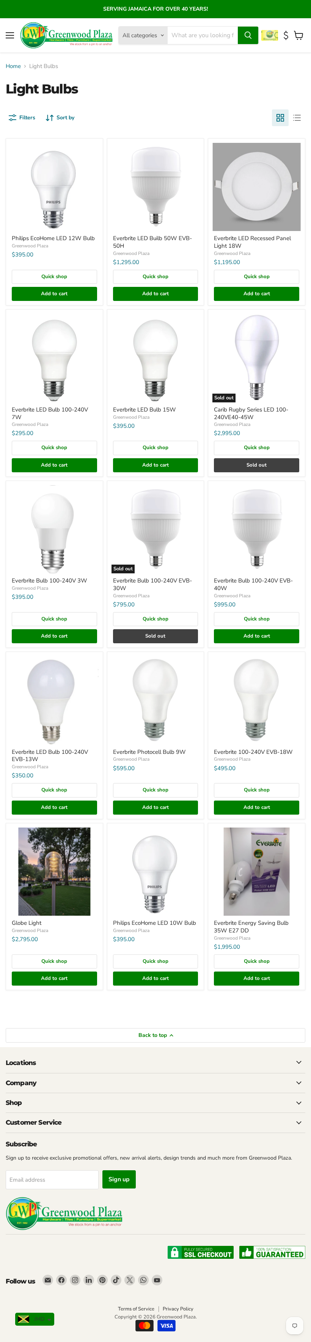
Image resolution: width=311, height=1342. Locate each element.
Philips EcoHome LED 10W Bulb (154, 923)
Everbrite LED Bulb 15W (144, 409)
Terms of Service (136, 1309)
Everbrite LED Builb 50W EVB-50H (152, 242)
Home (13, 66)
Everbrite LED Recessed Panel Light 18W (252, 242)
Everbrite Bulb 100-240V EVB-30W (152, 584)
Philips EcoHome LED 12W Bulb (53, 238)
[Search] (248, 35)
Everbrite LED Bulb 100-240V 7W (50, 413)
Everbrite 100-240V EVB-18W (253, 752)
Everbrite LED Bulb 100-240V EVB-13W (50, 755)
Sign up (119, 1179)
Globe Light (26, 923)
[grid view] (280, 117)
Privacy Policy (178, 1309)
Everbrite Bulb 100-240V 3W (49, 580)
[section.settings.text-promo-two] (287, 35)
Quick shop (54, 276)
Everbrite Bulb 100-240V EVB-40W (253, 584)
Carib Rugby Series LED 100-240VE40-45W (251, 413)
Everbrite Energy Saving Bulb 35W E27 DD (251, 926)
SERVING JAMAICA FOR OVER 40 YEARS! (155, 9)
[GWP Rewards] (270, 35)
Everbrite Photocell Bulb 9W (149, 752)
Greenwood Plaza (30, 246)
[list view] (297, 117)
